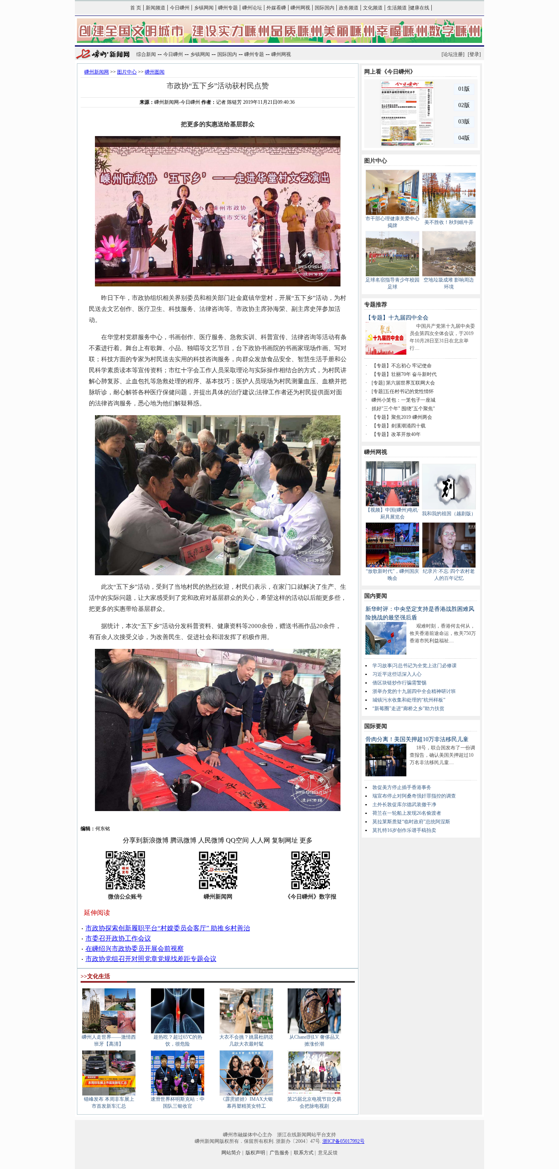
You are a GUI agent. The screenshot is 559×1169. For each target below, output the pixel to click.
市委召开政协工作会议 (118, 938)
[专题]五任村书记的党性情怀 (403, 391)
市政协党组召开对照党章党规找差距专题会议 (151, 958)
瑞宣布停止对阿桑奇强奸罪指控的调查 (414, 796)
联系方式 (303, 1153)
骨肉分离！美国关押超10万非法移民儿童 (417, 739)
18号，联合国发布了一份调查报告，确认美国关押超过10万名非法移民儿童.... (442, 755)
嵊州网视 (300, 8)
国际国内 (324, 8)
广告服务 (279, 1153)
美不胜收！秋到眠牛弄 (448, 222)
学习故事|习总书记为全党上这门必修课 (414, 665)
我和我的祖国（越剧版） (449, 513)
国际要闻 (375, 726)
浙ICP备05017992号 (343, 1141)
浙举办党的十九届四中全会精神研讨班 (414, 691)
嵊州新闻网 (96, 72)
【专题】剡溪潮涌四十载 (399, 426)
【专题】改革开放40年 (396, 434)
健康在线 (419, 8)
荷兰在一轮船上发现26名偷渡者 (406, 813)
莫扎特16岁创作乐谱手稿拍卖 (404, 830)
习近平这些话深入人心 (397, 674)
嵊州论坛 (252, 8)
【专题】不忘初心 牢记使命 (402, 366)
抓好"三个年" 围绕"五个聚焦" (403, 408)
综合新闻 (146, 54)
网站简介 (231, 1153)
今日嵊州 (179, 8)
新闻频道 (155, 8)
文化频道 (373, 8)
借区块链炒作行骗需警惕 (399, 683)
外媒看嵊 (276, 8)
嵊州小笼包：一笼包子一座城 (403, 400)
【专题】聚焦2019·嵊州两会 (402, 417)
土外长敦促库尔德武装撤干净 (404, 804)
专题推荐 (375, 305)
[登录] (474, 54)
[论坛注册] (453, 54)
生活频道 (397, 8)
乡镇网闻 (204, 8)
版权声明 (255, 1153)
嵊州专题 (228, 8)
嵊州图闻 (155, 72)
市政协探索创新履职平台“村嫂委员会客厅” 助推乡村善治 (168, 928)
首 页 (135, 8)
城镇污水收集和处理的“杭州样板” (408, 700)
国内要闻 (375, 596)
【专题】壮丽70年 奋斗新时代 (404, 374)
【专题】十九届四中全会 (396, 318)
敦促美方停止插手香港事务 (401, 787)
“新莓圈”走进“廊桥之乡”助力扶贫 (408, 708)
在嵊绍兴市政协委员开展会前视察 (135, 948)
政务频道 (348, 8)
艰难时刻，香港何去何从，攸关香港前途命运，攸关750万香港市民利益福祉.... (443, 633)
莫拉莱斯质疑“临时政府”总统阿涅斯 (411, 822)
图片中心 (127, 72)
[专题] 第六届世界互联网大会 (403, 383)
